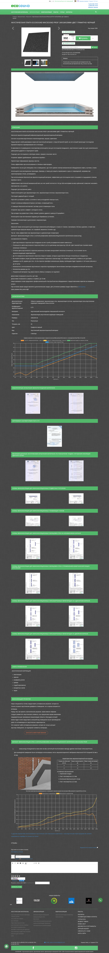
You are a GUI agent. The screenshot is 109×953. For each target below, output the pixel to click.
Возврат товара (83, 921)
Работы (55, 12)
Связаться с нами (84, 931)
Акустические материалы (19, 12)
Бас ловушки (14, 920)
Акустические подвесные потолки (20, 931)
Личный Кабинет (83, 928)
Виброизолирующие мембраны (64, 914)
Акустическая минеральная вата (42, 921)
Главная (15, 16)
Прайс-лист (82, 924)
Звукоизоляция (35, 12)
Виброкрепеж (59, 917)
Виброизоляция (46, 12)
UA (53, 1)
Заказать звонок (93, 7)
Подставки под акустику (18, 923)
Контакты (69, 12)
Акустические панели (17, 918)
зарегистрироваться (27, 858)
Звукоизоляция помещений (41, 914)
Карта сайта (82, 933)
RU (50, 1)
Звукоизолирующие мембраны (41, 923)
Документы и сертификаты (87, 926)
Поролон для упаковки (17, 933)
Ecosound (76, 52)
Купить (84, 38)
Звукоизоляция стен (39, 917)
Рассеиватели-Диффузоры (18, 927)
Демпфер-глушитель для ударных (20, 929)
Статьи (62, 12)
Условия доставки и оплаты (87, 916)
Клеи (12, 935)
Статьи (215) (82, 919)
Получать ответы (15, 882)
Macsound (28, 16)
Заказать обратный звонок (36, 733)
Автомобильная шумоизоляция (42, 925)
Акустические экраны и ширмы (19, 925)
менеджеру (82, 286)
